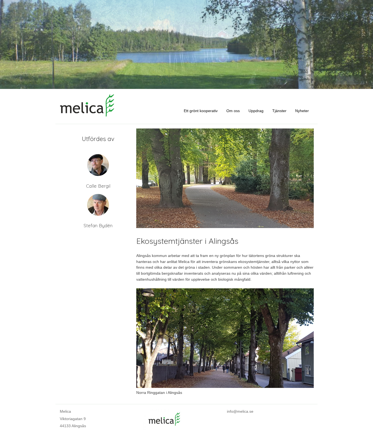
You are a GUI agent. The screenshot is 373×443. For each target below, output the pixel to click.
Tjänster (279, 111)
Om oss (233, 111)
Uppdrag (256, 111)
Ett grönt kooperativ (201, 111)
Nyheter (302, 111)
